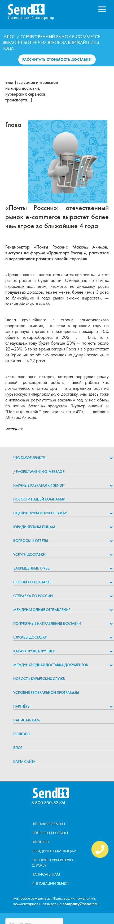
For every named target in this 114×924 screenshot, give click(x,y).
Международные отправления (42, 609)
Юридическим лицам (34, 526)
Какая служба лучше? (34, 651)
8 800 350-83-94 (48, 802)
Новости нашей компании (39, 499)
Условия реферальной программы (46, 692)
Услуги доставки (29, 554)
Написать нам (26, 720)
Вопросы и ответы (30, 540)
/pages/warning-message (38, 471)
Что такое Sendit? (29, 457)
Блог (9, 37)
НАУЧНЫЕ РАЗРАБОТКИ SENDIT (39, 485)
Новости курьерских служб (39, 678)
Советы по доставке (32, 582)
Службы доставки (30, 637)
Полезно (21, 733)
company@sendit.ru (81, 903)
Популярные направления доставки (47, 623)
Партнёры (21, 706)
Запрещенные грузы (31, 568)
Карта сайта (24, 761)
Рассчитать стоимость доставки (57, 59)
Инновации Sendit (50, 883)
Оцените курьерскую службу (40, 513)
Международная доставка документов (50, 664)
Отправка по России (33, 595)
